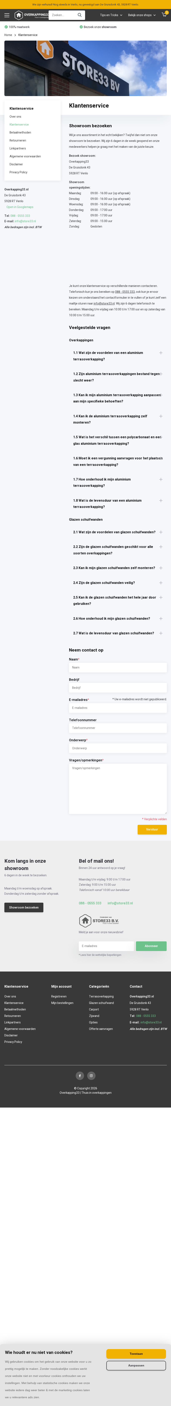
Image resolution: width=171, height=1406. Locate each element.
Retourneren (18, 140)
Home (8, 35)
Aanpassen (136, 1365)
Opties (93, 1022)
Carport (94, 1009)
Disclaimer (16, 164)
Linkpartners (18, 148)
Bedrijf (74, 679)
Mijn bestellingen (62, 1003)
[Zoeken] (80, 15)
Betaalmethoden (20, 132)
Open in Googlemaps (19, 207)
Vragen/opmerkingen (86, 760)
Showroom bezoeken (24, 907)
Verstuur (152, 829)
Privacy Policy (18, 172)
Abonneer (151, 946)
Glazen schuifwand (101, 1003)
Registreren (59, 996)
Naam (74, 659)
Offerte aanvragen (101, 1029)
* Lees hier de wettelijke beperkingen (100, 955)
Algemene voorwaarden (25, 156)
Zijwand (94, 1016)
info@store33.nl (25, 221)
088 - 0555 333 (20, 216)
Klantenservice (19, 124)
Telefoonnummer (83, 720)
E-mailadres (118, 699)
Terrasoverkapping (101, 996)
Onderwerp (78, 740)
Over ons (15, 116)
